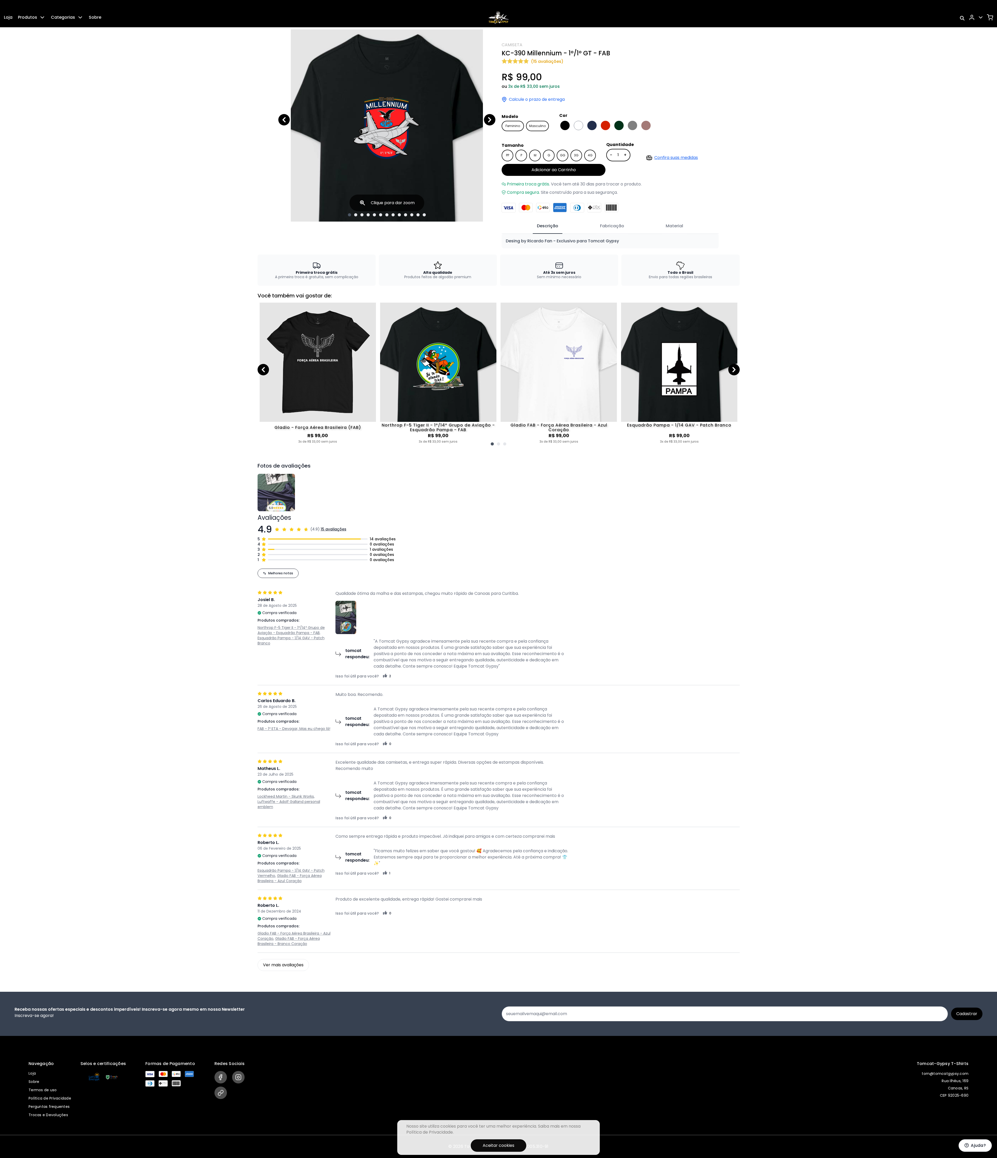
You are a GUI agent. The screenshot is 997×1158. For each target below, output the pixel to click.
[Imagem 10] (405, 214)
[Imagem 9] (399, 214)
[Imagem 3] (361, 214)
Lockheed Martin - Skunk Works (286, 796)
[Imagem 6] (380, 214)
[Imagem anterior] (284, 119)
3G (576, 155)
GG (562, 155)
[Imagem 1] (349, 214)
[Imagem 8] (393, 214)
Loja (8, 17)
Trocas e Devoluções (48, 1114)
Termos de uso (43, 1090)
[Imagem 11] (411, 214)
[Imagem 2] (355, 214)
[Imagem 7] (386, 214)
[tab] (547, 226)
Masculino (537, 126)
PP (507, 155)
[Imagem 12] (418, 214)
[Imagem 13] (424, 214)
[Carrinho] (990, 17)
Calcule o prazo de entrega (537, 99)
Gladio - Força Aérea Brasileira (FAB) (317, 427)
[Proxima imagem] (489, 119)
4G (590, 155)
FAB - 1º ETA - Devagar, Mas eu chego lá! (294, 728)
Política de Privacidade (50, 1098)
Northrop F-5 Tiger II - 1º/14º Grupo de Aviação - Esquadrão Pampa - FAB (438, 427)
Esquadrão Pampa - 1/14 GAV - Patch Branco (679, 425)
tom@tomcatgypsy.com (945, 1073)
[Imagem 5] (374, 214)
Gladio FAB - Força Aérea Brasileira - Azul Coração (558, 427)
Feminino (513, 126)
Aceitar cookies (498, 1145)
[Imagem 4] (368, 214)
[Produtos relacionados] (492, 443)
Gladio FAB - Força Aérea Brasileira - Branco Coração (289, 941)
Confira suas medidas (676, 158)
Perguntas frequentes (49, 1106)
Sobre (95, 17)
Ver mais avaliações (283, 965)
